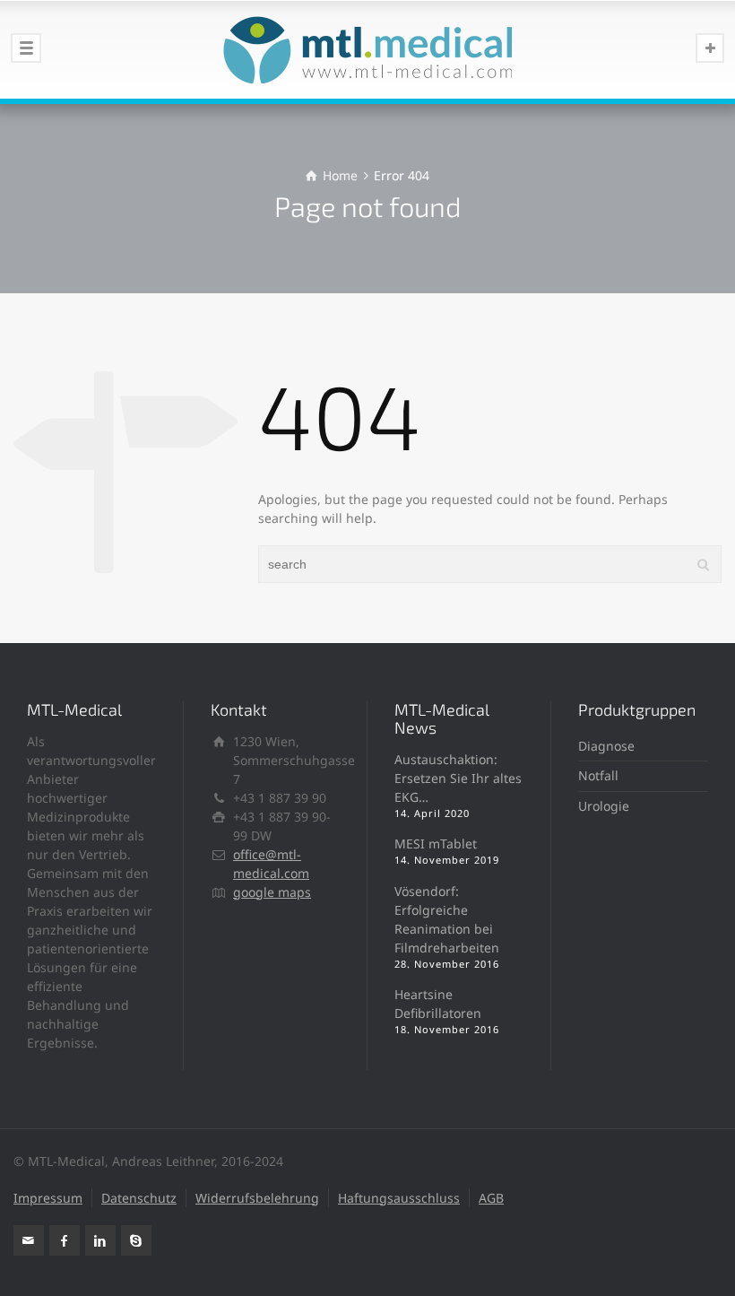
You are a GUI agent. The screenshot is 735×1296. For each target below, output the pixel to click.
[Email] (28, 1240)
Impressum (47, 1197)
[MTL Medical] (367, 49)
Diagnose (606, 745)
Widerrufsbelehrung (257, 1197)
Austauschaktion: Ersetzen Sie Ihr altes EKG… (458, 778)
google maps (272, 891)
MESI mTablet (435, 843)
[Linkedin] (100, 1240)
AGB (491, 1197)
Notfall (598, 775)
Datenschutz (139, 1197)
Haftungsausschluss (399, 1197)
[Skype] (136, 1240)
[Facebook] (64, 1240)
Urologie (603, 805)
